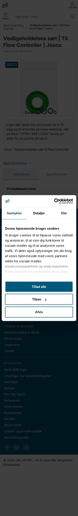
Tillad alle (39, 286)
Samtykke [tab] (14, 213)
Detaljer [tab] (39, 213)
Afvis (39, 312)
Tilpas (36, 299)
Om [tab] (64, 213)
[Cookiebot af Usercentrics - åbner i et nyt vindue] (55, 201)
